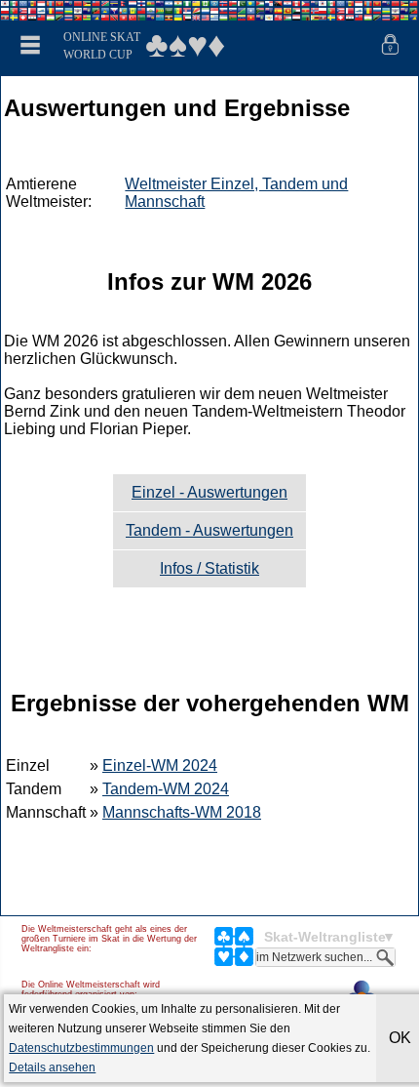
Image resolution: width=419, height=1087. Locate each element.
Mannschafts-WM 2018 (181, 812)
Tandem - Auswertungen (209, 530)
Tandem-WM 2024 (165, 789)
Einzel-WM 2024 (159, 765)
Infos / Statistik (209, 568)
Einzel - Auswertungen (209, 492)
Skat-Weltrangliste (325, 937)
